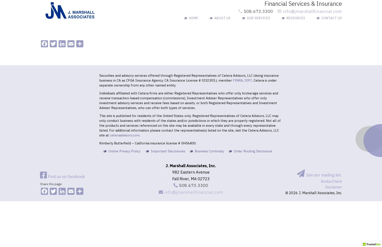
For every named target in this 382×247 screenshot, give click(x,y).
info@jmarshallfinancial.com (312, 11)
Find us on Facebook (66, 176)
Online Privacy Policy (124, 151)
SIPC (248, 80)
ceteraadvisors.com (124, 135)
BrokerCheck (331, 181)
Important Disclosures (168, 151)
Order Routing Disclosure (253, 151)
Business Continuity (209, 151)
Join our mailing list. (323, 175)
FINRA (238, 80)
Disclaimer (333, 187)
